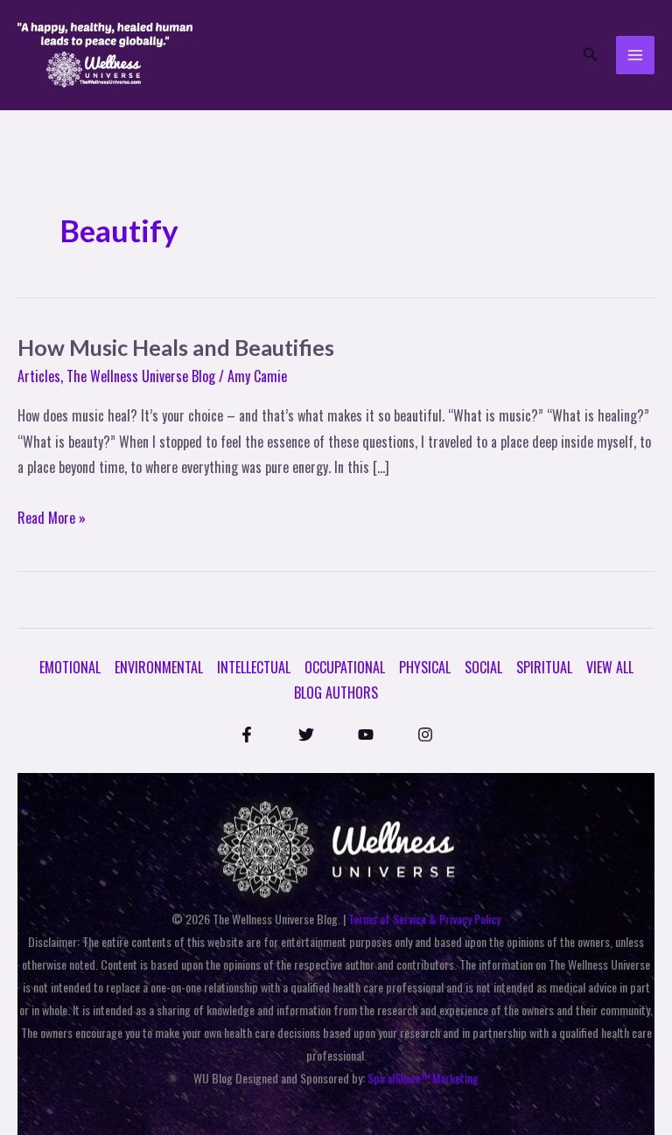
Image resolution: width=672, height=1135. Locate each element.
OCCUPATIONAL (344, 667)
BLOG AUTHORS (336, 692)
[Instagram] (425, 734)
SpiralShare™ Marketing (423, 1078)
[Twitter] (306, 734)
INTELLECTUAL (253, 667)
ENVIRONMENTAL (159, 667)
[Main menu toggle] (635, 55)
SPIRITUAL (544, 667)
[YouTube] (366, 734)
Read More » (52, 516)
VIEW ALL (610, 667)
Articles (39, 376)
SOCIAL (483, 667)
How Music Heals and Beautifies (176, 347)
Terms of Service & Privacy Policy (424, 918)
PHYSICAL (425, 667)
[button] (590, 55)
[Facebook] (247, 734)
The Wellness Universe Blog (140, 376)
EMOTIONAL (70, 667)
